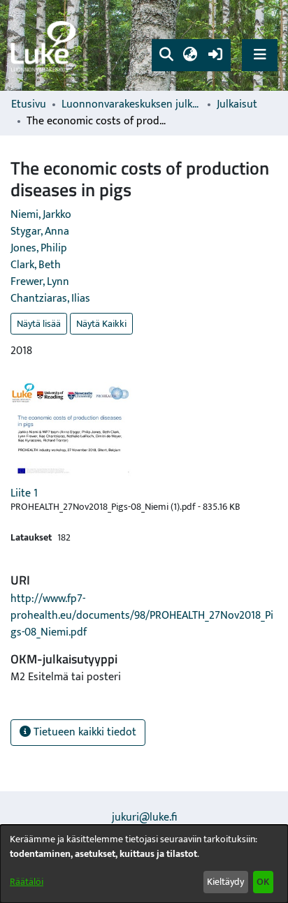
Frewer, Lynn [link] (39, 281)
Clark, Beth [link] (35, 265)
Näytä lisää (39, 324)
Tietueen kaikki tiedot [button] (83, 732)
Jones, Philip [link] (38, 248)
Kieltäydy (225, 882)
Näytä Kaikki (101, 324)
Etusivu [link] (28, 104)
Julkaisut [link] (237, 104)
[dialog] (144, 864)
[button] (166, 55)
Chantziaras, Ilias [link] (50, 298)
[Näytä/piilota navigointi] (260, 55)
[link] (45, 45)
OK (263, 882)
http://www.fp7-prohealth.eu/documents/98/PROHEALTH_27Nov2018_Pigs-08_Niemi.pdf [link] (141, 615)
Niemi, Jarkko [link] (40, 214)
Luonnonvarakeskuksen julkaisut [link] (131, 104)
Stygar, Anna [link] (39, 231)
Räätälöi (26, 881)
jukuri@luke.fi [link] (144, 817)
